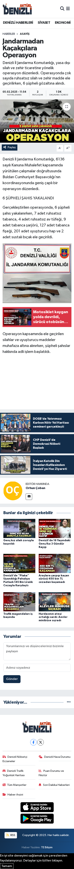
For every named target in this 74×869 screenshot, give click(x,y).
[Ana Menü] (68, 8)
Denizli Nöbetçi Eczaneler (15, 759)
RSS (12, 835)
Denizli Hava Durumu (57, 756)
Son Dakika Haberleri (56, 784)
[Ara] (62, 8)
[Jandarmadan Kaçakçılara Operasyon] (37, 121)
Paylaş (12, 147)
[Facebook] (33, 742)
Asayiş (25, 34)
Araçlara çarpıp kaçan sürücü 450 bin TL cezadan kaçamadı (54, 579)
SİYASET (44, 23)
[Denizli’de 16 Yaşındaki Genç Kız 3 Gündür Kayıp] (55, 528)
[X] (40, 742)
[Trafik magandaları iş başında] (19, 601)
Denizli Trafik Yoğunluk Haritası (14, 773)
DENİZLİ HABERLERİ (18, 23)
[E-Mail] (29, 496)
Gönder (12, 679)
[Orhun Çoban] (12, 490)
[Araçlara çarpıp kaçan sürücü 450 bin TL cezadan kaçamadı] (55, 563)
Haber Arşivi (15, 794)
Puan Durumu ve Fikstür (51, 773)
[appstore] (37, 808)
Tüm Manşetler (16, 784)
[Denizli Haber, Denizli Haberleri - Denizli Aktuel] (17, 9)
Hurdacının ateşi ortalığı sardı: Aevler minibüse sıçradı (53, 617)
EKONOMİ (63, 23)
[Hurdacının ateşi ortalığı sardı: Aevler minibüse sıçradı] (55, 601)
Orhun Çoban (35, 488)
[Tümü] (69, 702)
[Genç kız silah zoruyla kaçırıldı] (19, 528)
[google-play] (37, 819)
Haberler (9, 34)
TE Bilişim (46, 847)
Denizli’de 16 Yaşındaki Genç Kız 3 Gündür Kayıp (54, 544)
